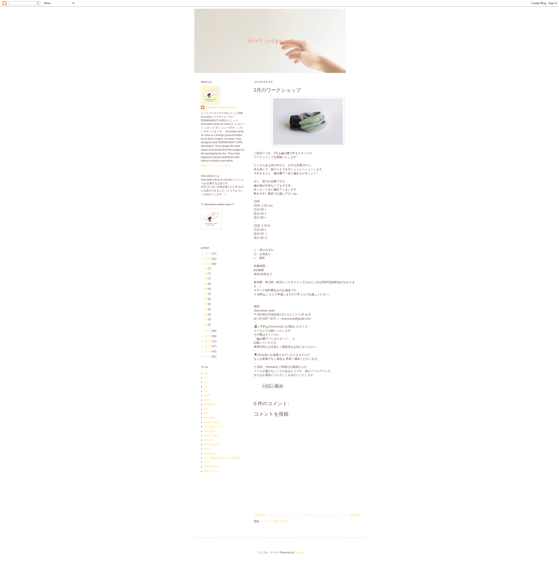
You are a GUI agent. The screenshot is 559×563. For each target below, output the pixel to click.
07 (206, 293)
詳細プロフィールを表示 (215, 165)
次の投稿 (260, 515)
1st (206, 373)
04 (206, 309)
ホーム (308, 515)
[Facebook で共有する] (277, 386)
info (206, 413)
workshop (210, 453)
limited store (211, 422)
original (208, 439)
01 (206, 324)
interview (209, 417)
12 (206, 268)
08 (206, 288)
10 (206, 278)
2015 (208, 341)
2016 (208, 336)
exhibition (210, 404)
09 (206, 283)
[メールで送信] (264, 386)
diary (207, 399)
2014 (208, 346)
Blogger (299, 552)
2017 (208, 330)
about (207, 395)
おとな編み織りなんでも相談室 (222, 457)
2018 (208, 263)
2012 (208, 356)
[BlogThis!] (268, 386)
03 (206, 314)
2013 (208, 351)
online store (211, 435)
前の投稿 (355, 515)
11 (206, 273)
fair (206, 408)
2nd (206, 377)
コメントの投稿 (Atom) (273, 521)
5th (206, 391)
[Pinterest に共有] (281, 386)
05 (206, 304)
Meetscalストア (213, 426)
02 (206, 319)
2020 (208, 253)
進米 (206, 462)
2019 (208, 258)
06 (206, 299)
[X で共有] (273, 386)
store (207, 448)
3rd (206, 382)
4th (206, 386)
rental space (211, 444)
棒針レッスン (212, 471)
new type (209, 431)
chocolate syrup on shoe (220, 107)
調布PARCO (211, 466)
